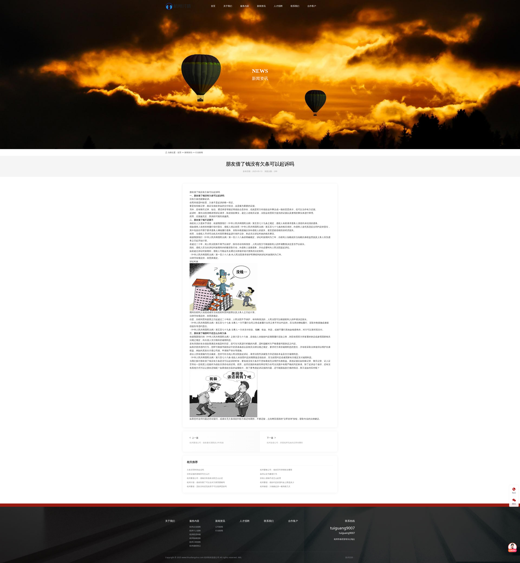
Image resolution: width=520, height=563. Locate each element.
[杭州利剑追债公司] (178, 6)
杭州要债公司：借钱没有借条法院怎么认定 (205, 478)
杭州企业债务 (195, 526)
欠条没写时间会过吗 (195, 469)
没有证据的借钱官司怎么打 (198, 474)
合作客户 (311, 5)
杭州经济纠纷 (195, 534)
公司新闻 (219, 526)
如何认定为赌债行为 (268, 474)
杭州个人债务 (195, 530)
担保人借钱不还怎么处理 (270, 478)
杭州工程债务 (195, 542)
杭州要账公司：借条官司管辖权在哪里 (276, 469)
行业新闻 (199, 152)
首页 (213, 5)
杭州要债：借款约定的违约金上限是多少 (277, 482)
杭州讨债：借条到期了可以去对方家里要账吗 (206, 482)
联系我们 (295, 5)
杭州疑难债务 (195, 538)
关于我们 (227, 5)
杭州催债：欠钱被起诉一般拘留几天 (275, 486)
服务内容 (244, 5)
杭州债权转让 (195, 545)
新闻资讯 (261, 5)
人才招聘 (278, 5)
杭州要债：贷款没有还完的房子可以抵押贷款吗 (207, 486)
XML (240, 557)
